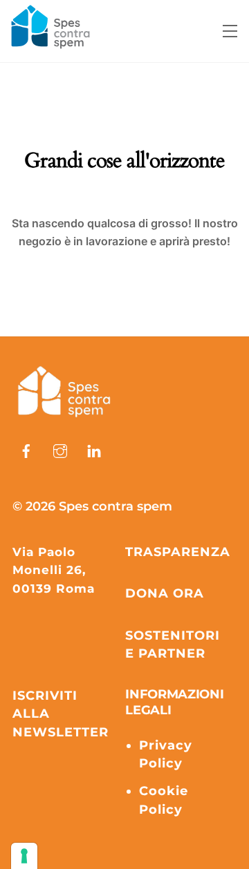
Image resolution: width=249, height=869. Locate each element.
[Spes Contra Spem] (64, 418)
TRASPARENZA (177, 552)
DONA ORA (164, 593)
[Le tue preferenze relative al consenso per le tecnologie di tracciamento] (24, 856)
